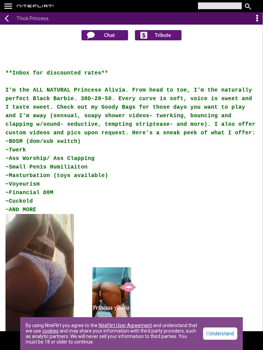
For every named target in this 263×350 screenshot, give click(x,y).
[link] (35, 6)
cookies (50, 331)
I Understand (220, 333)
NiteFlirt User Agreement (125, 325)
